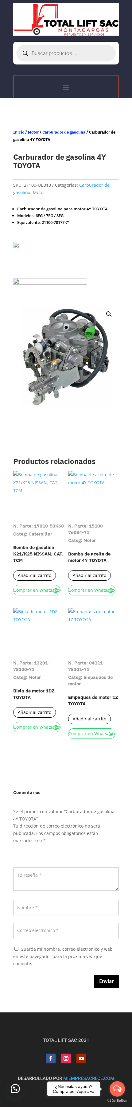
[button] (109, 314)
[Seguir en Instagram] (66, 1058)
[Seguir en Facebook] (51, 1058)
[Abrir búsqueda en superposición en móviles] (66, 53)
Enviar (106, 981)
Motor (33, 132)
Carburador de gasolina (63, 132)
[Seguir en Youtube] (81, 1058)
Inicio (18, 132)
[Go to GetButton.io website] (117, 1101)
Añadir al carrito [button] (34, 575)
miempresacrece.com (88, 1078)
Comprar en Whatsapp (37, 590)
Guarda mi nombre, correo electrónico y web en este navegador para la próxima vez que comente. (63, 956)
